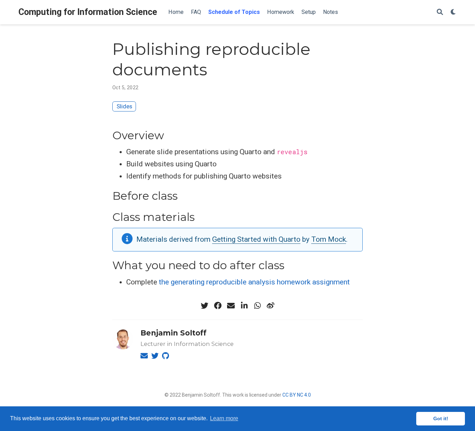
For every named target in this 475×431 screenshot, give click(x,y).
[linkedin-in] (244, 305)
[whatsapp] (257, 305)
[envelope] (231, 305)
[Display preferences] (453, 12)
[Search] (440, 12)
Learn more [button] (224, 418)
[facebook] (217, 305)
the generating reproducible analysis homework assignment (254, 282)
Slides (124, 106)
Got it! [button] (440, 418)
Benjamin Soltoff (173, 333)
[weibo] (270, 305)
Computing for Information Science (87, 12)
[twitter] (204, 305)
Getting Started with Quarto (256, 239)
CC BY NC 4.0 (296, 395)
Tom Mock (328, 239)
